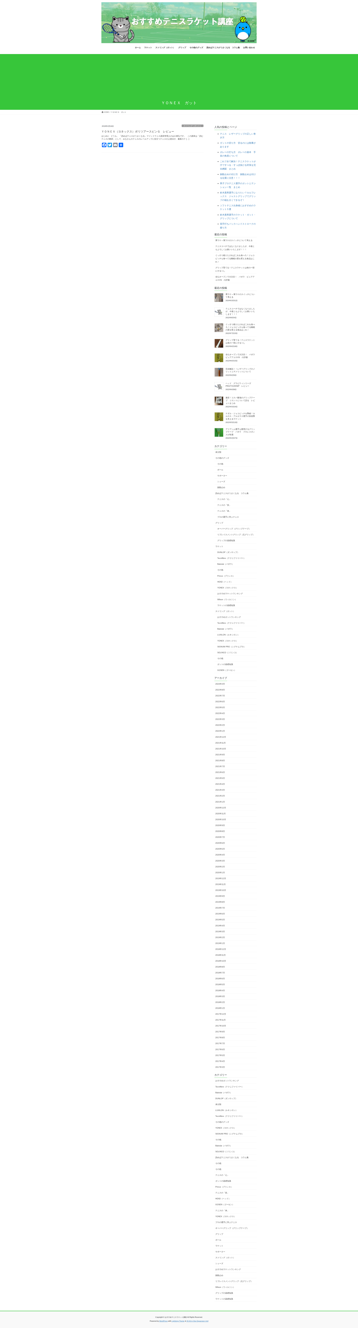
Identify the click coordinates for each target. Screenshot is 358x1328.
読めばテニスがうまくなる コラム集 (232, 493)
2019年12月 (220, 878)
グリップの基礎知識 (226, 540)
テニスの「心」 (224, 499)
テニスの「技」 (224, 505)
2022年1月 (220, 731)
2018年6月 (220, 978)
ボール (220, 470)
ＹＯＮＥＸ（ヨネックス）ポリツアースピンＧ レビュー (137, 131)
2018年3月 (220, 996)
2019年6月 (220, 914)
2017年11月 (220, 1020)
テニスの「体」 (224, 511)
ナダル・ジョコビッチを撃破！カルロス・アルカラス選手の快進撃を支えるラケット (240, 416)
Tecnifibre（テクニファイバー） (231, 558)
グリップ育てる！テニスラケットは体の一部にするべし (235, 269)
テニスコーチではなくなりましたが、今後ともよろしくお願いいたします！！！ (235, 248)
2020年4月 (220, 855)
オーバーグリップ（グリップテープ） (234, 529)
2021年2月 (220, 796)
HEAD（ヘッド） (224, 582)
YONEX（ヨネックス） (227, 588)
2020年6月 (220, 843)
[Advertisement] (179, 75)
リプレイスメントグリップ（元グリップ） (236, 534)
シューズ (221, 481)
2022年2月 (220, 725)
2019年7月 (220, 908)
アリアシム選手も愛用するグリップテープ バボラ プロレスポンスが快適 (240, 432)
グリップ (219, 523)
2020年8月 (220, 831)
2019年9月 (220, 896)
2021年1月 (220, 802)
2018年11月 (220, 955)
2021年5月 (220, 778)
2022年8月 (220, 690)
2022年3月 (220, 719)
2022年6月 (220, 701)
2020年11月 (220, 813)
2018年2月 (220, 1002)
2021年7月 (220, 766)
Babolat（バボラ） (225, 564)
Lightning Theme (178, 1321)
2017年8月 (220, 1037)
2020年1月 (220, 872)
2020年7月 (220, 837)
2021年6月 (220, 772)
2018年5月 (220, 984)
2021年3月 (220, 790)
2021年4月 (220, 784)
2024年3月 (220, 684)
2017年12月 (220, 1014)
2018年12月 (220, 949)
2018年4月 (220, 990)
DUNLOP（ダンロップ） (228, 552)
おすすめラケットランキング (230, 593)
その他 (220, 464)
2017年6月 (220, 1049)
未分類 (218, 452)
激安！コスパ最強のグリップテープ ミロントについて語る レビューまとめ (240, 400)
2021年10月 (220, 749)
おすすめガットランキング (229, 617)
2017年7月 (220, 1043)
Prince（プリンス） (226, 576)
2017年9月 (220, 1032)
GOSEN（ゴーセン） (226, 670)
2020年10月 (220, 819)
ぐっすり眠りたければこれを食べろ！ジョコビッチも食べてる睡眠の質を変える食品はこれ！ (235, 258)
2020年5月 (220, 849)
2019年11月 (220, 884)
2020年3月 (220, 861)
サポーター (222, 476)
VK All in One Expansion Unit (197, 1321)
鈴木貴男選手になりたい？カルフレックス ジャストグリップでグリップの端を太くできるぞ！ (238, 196)
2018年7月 (220, 973)
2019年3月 (220, 931)
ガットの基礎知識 (225, 664)
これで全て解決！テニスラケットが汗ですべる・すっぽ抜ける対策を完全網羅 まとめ (238, 165)
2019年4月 (220, 926)
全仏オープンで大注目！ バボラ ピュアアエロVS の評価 (235, 278)
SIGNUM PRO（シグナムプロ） (231, 647)
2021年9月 (220, 754)
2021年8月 (220, 760)
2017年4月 (220, 1061)
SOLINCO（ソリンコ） (227, 652)
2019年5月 (220, 919)
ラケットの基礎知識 (226, 605)
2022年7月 (220, 696)
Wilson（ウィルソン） (227, 599)
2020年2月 (220, 867)
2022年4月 (220, 713)
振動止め (221, 487)
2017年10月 (220, 1026)
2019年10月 (220, 890)
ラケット (219, 546)
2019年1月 (220, 943)
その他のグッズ (222, 458)
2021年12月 (220, 737)
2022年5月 (220, 707)
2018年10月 (220, 961)
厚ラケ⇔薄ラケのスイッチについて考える (234, 240)
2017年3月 (220, 1067)
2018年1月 (220, 1008)
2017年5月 (220, 1055)
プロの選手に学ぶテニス (228, 517)
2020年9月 (220, 825)
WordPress (163, 1321)
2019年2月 (220, 937)
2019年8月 (220, 902)
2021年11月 (220, 743)
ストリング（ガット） (192, 126)
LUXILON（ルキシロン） (228, 635)
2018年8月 (220, 967)
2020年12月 (220, 808)
